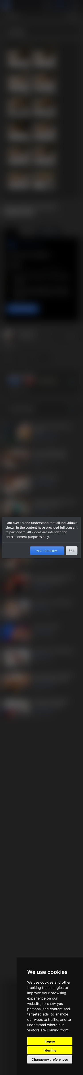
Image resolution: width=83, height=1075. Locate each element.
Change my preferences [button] (50, 1059)
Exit (72, 550)
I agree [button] (50, 1041)
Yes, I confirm (47, 550)
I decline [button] (50, 1050)
